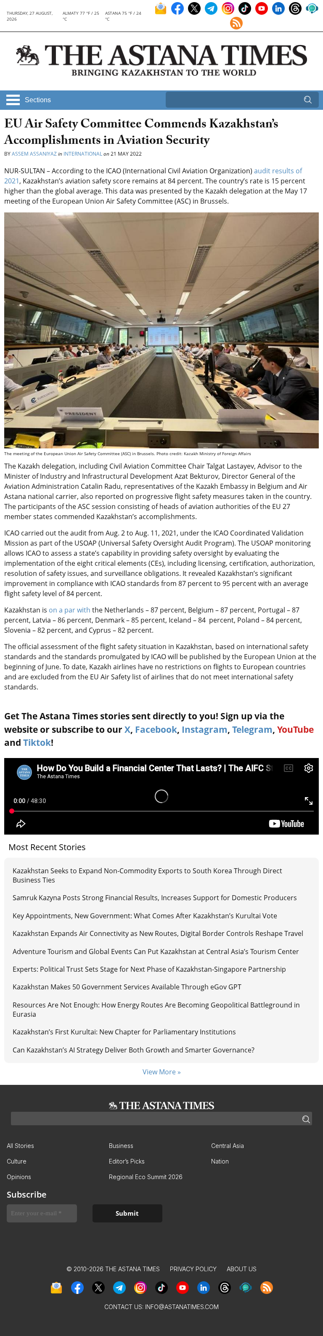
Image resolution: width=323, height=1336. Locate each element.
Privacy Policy (193, 1268)
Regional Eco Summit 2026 (146, 1176)
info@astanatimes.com (182, 1306)
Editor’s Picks (127, 1161)
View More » (162, 1071)
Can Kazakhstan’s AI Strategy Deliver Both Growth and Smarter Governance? (133, 1050)
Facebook (156, 729)
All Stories (20, 1145)
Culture (16, 1161)
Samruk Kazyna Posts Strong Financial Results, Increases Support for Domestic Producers (155, 897)
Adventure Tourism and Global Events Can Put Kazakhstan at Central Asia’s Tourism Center (156, 951)
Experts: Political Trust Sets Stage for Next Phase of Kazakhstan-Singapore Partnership (149, 969)
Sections (38, 99)
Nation (220, 1161)
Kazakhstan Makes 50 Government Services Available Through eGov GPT (127, 986)
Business (121, 1145)
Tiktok (37, 742)
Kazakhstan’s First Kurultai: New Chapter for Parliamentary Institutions (124, 1031)
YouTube (295, 729)
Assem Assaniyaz (34, 153)
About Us (242, 1268)
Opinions (19, 1176)
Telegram (252, 729)
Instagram (205, 729)
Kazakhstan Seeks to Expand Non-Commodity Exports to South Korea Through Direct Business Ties (147, 875)
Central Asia (227, 1145)
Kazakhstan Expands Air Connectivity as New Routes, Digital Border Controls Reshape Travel (158, 933)
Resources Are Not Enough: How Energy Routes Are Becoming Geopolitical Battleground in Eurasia (156, 1009)
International (83, 153)
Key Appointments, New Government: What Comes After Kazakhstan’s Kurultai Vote (145, 915)
